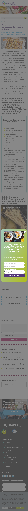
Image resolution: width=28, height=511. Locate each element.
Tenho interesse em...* (11, 269)
